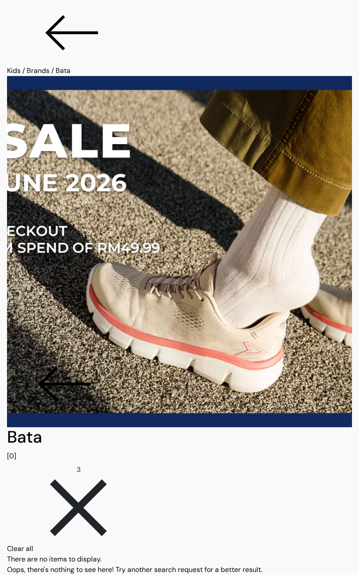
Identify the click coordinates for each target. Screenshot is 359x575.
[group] (179, 444)
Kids (14, 70)
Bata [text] (63, 70)
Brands (38, 70)
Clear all (20, 548)
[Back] (179, 33)
